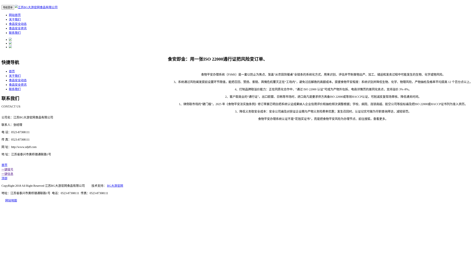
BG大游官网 (115, 185)
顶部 (4, 178)
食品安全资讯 (18, 28)
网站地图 (11, 200)
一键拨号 (7, 169)
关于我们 (15, 19)
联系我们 (15, 32)
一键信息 (7, 173)
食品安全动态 (18, 23)
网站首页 (15, 15)
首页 (12, 71)
